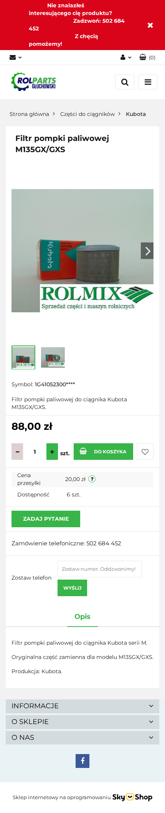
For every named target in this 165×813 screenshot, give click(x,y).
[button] (147, 57)
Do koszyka (110, 451)
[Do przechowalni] (145, 451)
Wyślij (72, 588)
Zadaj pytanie (46, 518)
